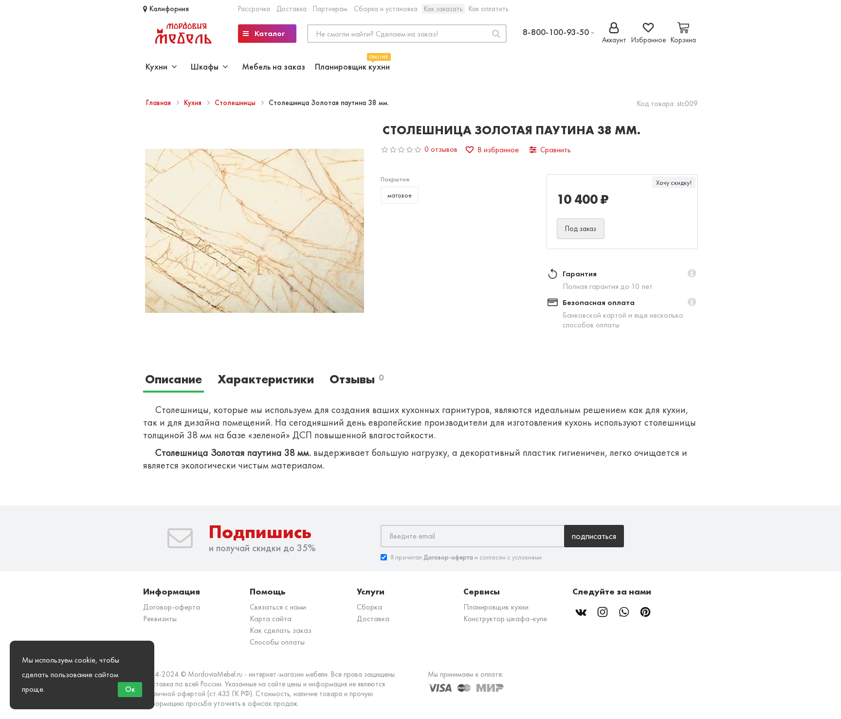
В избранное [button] (498, 149)
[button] (692, 274)
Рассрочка (254, 9)
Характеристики (266, 379)
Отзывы (356, 379)
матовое (399, 195)
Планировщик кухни (352, 65)
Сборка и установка (386, 9)
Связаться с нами (278, 607)
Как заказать (443, 9)
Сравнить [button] (555, 149)
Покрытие (395, 179)
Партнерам (330, 9)
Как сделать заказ (280, 630)
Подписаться (594, 535)
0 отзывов (440, 149)
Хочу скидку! (674, 182)
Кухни (158, 66)
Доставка (291, 9)
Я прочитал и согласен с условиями (466, 557)
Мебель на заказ (273, 66)
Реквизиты (160, 618)
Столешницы (236, 103)
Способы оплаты (277, 642)
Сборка (369, 607)
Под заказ (580, 229)
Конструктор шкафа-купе (505, 618)
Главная (159, 103)
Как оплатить (488, 9)
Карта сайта (271, 618)
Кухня (193, 103)
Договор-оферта (171, 607)
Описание (173, 379)
